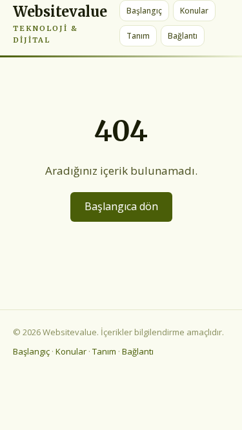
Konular (194, 10)
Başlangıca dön (121, 206)
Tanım (138, 35)
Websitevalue (59, 23)
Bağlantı (182, 35)
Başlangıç (144, 10)
